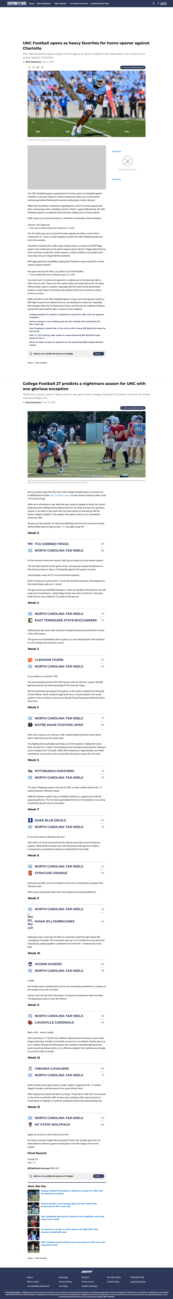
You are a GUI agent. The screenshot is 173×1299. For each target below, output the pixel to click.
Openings (63, 1277)
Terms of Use (87, 1281)
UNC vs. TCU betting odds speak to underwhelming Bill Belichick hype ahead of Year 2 (64, 336)
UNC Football (41, 363)
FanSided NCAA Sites (99, 3)
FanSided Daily (137, 1277)
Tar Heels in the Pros (79, 3)
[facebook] (158, 3)
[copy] (42, 67)
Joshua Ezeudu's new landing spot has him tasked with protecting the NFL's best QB (64, 322)
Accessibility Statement (38, 1286)
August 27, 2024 (68, 274)
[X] (153, 3)
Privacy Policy (65, 1281)
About (31, 3)
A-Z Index (63, 1286)
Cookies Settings (89, 1286)
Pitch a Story (33, 1281)
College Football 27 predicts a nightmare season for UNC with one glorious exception (66, 316)
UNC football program (60, 495)
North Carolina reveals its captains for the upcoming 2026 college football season (66, 343)
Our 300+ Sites (114, 1277)
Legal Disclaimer (138, 1281)
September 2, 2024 (66, 228)
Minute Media (15, 1292)
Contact (85, 1277)
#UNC (30, 218)
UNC (63, 526)
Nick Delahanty (33, 62)
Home (30, 363)
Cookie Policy (113, 1281)
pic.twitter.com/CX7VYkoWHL (69, 271)
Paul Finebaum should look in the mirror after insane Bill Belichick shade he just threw (67, 329)
